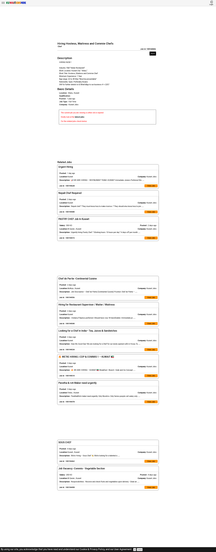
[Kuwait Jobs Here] (16, 4)
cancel (140, 549)
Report (153, 53)
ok (135, 549)
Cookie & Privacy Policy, (93, 549)
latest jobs (79, 117)
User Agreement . (123, 549)
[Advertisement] (109, 24)
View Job (151, 186)
